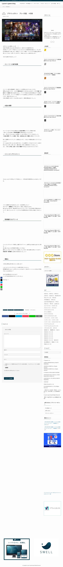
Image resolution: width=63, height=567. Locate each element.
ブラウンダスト (48, 327)
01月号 (46, 293)
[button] (5, 316)
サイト (5, 359)
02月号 (51, 293)
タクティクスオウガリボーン (50, 315)
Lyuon (45, 424)
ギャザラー (54, 305)
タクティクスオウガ (48, 313)
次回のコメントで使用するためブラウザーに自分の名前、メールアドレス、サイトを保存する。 (22, 365)
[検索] (60, 0)
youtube (56, 303)
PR (57, 301)
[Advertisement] (22, 294)
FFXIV (53, 299)
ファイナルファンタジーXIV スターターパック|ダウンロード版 (52, 493)
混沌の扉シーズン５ (48, 340)
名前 (5, 349)
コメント (6, 333)
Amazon (51, 295)
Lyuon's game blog (8, 3)
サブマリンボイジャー (49, 309)
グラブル (54, 307)
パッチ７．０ (47, 321)
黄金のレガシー (47, 344)
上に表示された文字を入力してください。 (12, 370)
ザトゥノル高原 (47, 311)
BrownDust (58, 295)
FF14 (54, 297)
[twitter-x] (57, 0)
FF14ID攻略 (47, 299)
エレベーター (47, 305)
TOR (51, 303)
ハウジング (47, 317)
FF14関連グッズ (48, 408)
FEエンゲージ (47, 297)
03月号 (56, 293)
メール (6, 354)
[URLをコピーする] (39, 316)
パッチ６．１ (47, 319)
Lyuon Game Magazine (49, 301)
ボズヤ (55, 327)
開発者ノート (55, 342)
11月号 (46, 295)
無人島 (56, 340)
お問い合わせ (47, 410)
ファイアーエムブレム (49, 323)
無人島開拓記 (47, 342)
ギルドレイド (47, 307)
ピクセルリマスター (56, 321)
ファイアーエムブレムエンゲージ (51, 325)
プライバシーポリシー (49, 413)
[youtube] (58, 0)
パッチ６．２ (55, 319)
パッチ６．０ (54, 317)
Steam (46, 303)
